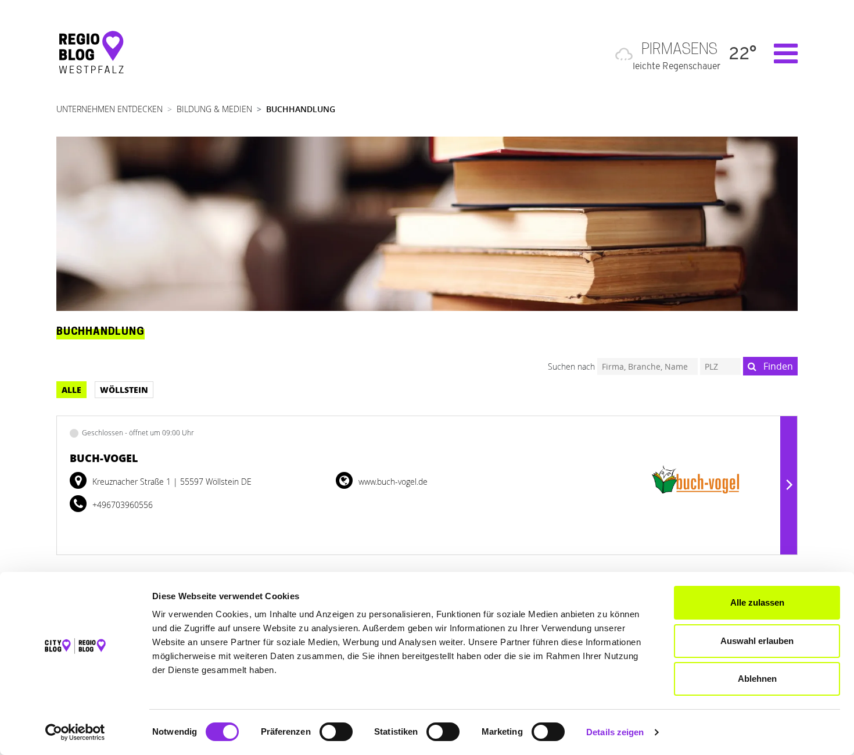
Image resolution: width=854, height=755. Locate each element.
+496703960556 (121, 504)
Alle (71, 389)
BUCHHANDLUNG (300, 108)
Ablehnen (757, 679)
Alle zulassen (757, 602)
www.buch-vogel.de (392, 481)
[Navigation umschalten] (780, 53)
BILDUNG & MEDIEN (214, 108)
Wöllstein (124, 389)
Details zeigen (615, 732)
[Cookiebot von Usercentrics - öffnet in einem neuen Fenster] (75, 732)
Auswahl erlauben (757, 641)
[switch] (336, 731)
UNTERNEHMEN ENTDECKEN (109, 108)
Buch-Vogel (104, 458)
